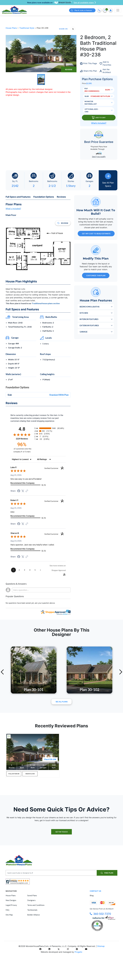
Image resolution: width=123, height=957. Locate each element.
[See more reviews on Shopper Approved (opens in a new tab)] (26, 491)
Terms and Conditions (35, 905)
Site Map (9, 915)
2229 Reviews (24, 439)
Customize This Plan (95, 275)
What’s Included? (98, 123)
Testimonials (32, 910)
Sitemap (101, 946)
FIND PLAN (108, 873)
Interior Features (89, 319)
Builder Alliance (33, 915)
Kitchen (84, 313)
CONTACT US (95, 891)
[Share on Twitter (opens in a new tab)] (22, 491)
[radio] (50, 428)
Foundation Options (43, 197)
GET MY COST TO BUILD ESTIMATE (96, 234)
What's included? (13, 208)
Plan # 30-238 (50, 759)
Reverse (68, 69)
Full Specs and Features (18, 197)
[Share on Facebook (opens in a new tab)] (18, 491)
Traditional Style (27, 28)
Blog (92, 895)
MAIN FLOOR (30, 774)
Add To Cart (100, 117)
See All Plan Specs (108, 184)
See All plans (62, 702)
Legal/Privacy (11, 905)
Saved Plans (32, 895)
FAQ (7, 910)
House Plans (11, 28)
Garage (83, 331)
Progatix (78, 952)
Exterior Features (89, 325)
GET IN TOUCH (61, 832)
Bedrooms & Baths (89, 306)
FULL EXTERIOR (13, 774)
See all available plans (84, 2)
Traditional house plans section (46, 303)
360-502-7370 (102, 913)
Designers (31, 900)
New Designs (11, 900)
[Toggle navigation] (117, 10)
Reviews (61, 197)
